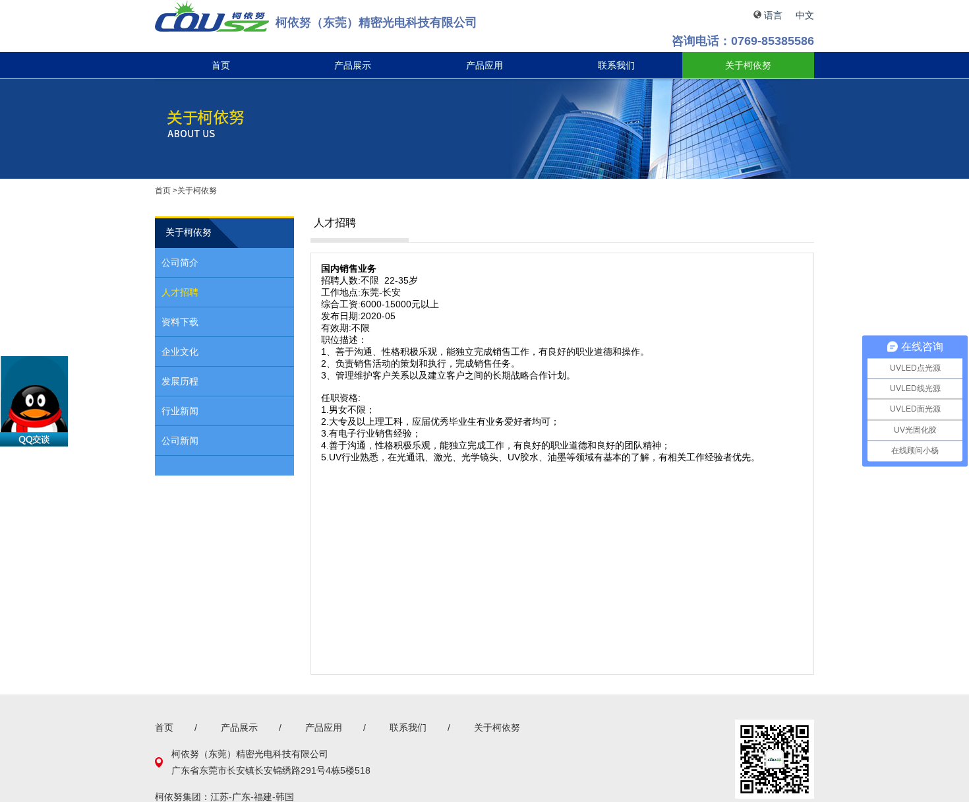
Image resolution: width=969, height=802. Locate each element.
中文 (805, 15)
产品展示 (352, 65)
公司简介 (180, 262)
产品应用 (484, 65)
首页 (221, 65)
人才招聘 (180, 292)
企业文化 (180, 351)
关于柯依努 (748, 65)
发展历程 (180, 381)
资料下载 (180, 322)
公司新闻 (180, 440)
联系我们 (616, 65)
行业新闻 (180, 411)
